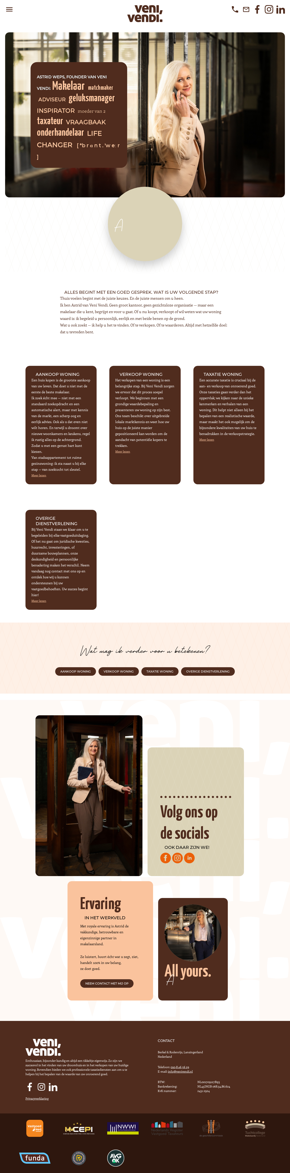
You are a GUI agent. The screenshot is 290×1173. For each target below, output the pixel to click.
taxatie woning (159, 671)
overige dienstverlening (208, 671)
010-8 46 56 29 (180, 1067)
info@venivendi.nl (180, 1071)
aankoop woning (75, 671)
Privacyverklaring (37, 1098)
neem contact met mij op (106, 983)
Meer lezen (38, 475)
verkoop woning (119, 671)
